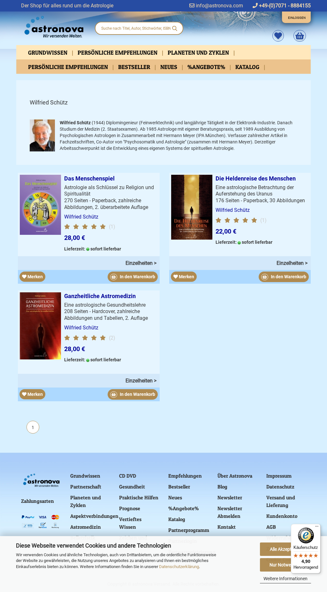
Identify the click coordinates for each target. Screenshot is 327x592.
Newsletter (229, 497)
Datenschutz (280, 486)
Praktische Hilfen (138, 497)
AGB (271, 527)
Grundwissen (48, 52)
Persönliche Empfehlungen (118, 52)
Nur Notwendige (286, 564)
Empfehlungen (185, 476)
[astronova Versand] (53, 27)
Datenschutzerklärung (179, 566)
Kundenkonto (281, 516)
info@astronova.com (218, 6)
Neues (169, 67)
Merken (35, 276)
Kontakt (226, 527)
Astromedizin (85, 527)
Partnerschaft (85, 486)
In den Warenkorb (137, 276)
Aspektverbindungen (94, 516)
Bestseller (134, 67)
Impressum (279, 476)
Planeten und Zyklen (199, 52)
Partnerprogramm (188, 530)
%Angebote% (206, 67)
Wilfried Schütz (81, 217)
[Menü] (317, 528)
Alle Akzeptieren (285, 549)
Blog (222, 486)
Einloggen (297, 17)
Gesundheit (132, 486)
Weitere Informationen (285, 578)
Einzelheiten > (140, 263)
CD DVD (127, 476)
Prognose (129, 508)
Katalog (248, 67)
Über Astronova (234, 476)
